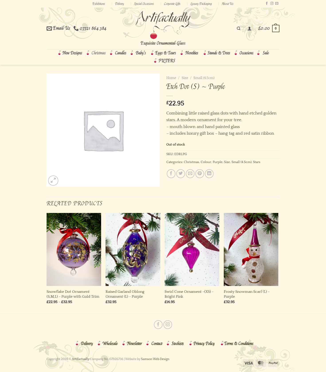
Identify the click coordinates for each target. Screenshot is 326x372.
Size (185, 78)
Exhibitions (98, 4)
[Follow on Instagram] (271, 3)
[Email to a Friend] (190, 173)
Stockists (178, 343)
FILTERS (167, 60)
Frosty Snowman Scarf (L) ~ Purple (247, 294)
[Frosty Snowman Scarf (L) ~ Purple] (251, 249)
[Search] (238, 28)
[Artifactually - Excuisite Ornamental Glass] (163, 28)
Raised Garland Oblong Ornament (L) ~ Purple (125, 294)
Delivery (119, 4)
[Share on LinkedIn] (209, 173)
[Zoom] (53, 180)
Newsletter (134, 343)
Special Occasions (144, 4)
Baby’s (141, 53)
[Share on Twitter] (180, 173)
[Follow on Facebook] (266, 3)
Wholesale (110, 343)
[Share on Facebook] (171, 173)
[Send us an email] (276, 3)
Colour (206, 162)
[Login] (249, 28)
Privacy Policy (204, 343)
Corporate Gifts (172, 4)
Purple (217, 162)
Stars (256, 162)
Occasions (246, 53)
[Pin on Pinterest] (199, 173)
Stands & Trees (219, 53)
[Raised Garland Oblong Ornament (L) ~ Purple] (133, 249)
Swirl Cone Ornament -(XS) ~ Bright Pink (189, 294)
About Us (228, 4)
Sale (266, 53)
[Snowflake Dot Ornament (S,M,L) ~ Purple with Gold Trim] (74, 249)
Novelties (191, 53)
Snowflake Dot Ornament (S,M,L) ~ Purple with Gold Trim (73, 294)
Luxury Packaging (201, 4)
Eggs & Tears (165, 53)
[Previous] (46, 263)
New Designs (72, 53)
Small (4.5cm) (203, 78)
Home (171, 78)
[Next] (278, 263)
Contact (156, 343)
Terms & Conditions (238, 343)
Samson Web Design (155, 359)
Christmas (99, 53)
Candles (120, 53)
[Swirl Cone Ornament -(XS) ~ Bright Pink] (192, 249)
